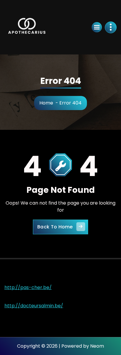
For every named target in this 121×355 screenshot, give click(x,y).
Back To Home (55, 226)
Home (46, 102)
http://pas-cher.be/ (28, 287)
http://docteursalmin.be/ (33, 305)
